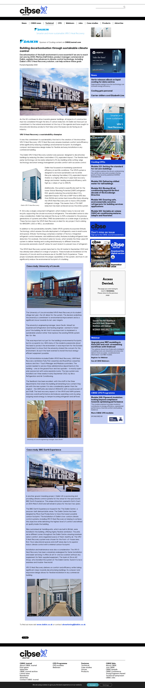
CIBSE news (36, 23)
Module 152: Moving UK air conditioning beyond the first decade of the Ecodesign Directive (105, 191)
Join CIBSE (110, 667)
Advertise (119, 23)
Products (106, 23)
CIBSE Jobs (110, 678)
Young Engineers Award (115, 674)
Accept (93, 685)
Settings (106, 685)
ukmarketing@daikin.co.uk (74, 624)
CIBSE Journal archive (29, 671)
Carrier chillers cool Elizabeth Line (107, 95)
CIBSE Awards (111, 669)
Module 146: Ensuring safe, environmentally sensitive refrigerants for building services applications (107, 203)
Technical (49, 23)
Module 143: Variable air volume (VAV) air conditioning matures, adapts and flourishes (106, 213)
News (24, 23)
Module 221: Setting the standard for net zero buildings (107, 167)
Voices (84, 669)
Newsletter (24, 676)
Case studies (92, 23)
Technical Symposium (115, 676)
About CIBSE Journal (28, 665)
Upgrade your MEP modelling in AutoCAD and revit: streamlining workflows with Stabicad (106, 344)
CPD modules (58, 665)
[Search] (123, 6)
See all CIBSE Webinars (100, 361)
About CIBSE (111, 665)
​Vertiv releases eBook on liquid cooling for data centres (106, 80)
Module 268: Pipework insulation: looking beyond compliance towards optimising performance (107, 399)
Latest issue (25, 674)
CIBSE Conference (113, 671)
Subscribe (24, 669)
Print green (24, 667)
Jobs (80, 23)
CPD (60, 23)
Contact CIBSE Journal (29, 680)
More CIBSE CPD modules (102, 413)
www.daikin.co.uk (45, 624)
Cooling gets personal (102, 91)
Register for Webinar (99, 358)
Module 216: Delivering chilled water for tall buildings (105, 182)
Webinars (70, 23)
